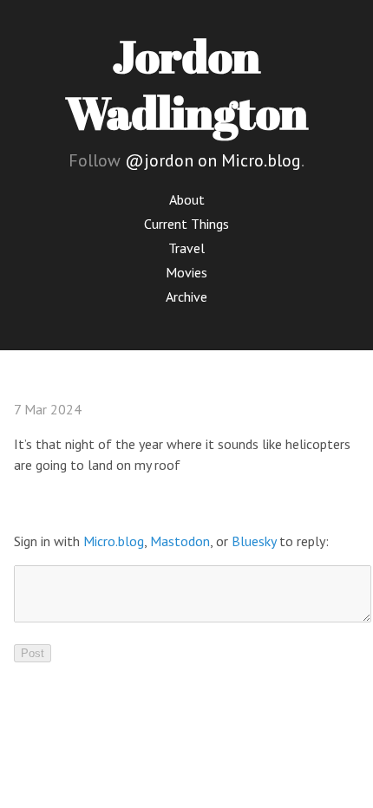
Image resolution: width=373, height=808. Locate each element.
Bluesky (254, 541)
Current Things (186, 223)
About (187, 199)
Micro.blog (113, 541)
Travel (186, 248)
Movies (186, 272)
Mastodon (180, 541)
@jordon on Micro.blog (213, 160)
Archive (186, 296)
